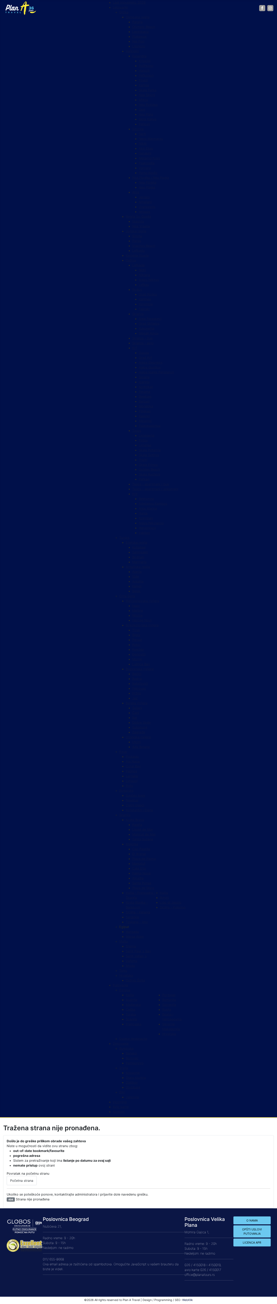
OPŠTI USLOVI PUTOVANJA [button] (252, 1231)
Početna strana (21, 1181)
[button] (124, 927)
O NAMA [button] (252, 1220)
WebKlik (187, 1300)
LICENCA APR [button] (252, 1242)
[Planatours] (20, 8)
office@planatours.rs (200, 1275)
